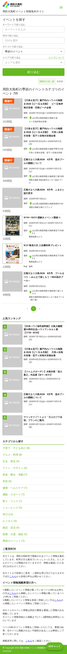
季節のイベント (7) (14, 541)
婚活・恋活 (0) (11, 527)
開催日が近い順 (47, 81)
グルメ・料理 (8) (12, 454)
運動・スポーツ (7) (14, 494)
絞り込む (33, 72)
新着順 (60, 81)
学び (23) (8, 514)
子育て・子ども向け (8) (16, 448)
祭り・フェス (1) (12, 501)
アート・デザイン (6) (15, 468)
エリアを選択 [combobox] (12, 62)
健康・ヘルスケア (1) (15, 488)
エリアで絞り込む (12, 57)
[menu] (61, 7)
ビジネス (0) (10, 521)
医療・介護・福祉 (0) (15, 534)
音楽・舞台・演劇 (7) (15, 474)
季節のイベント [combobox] (14, 51)
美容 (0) (7, 481)
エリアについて (56, 57)
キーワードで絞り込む (14, 24)
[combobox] (33, 40)
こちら (12, 576)
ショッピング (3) (12, 507)
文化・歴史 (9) (11, 461)
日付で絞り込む (11, 35)
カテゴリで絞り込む (13, 46)
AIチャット (54, 646)
